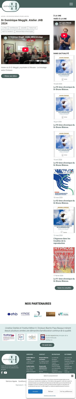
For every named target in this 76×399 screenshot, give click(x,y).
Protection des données (50, 395)
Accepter (35, 391)
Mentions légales (11, 381)
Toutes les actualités (64, 288)
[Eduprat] (38, 314)
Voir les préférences (66, 391)
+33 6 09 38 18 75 (43, 363)
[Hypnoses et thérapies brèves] (25, 314)
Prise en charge (56, 366)
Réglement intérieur (57, 372)
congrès (24, 28)
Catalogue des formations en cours (68, 368)
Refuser (50, 391)
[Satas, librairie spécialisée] (50, 314)
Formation (32, 28)
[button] (72, 376)
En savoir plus (47, 345)
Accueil (3, 16)
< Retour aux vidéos (10, 76)
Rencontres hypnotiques (24, 31)
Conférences (13, 28)
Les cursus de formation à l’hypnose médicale (69, 359)
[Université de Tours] (63, 314)
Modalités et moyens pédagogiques (55, 362)
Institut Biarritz (7, 31)
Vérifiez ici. (49, 340)
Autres (4, 28)
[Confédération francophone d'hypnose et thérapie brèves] (12, 314)
